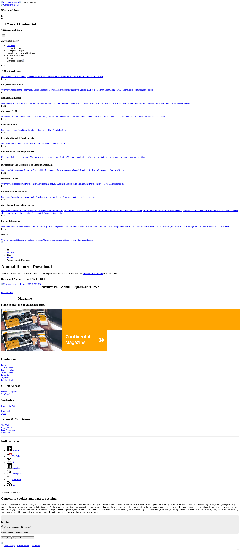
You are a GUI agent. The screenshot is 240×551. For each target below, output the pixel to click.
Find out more (7, 292)
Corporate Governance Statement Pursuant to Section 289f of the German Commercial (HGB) (81, 90)
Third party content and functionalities (17, 527)
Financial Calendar (223, 226)
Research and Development (105, 116)
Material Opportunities (90, 157)
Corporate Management (82, 116)
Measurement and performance (14, 532)
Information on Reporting (21, 170)
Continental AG (8, 406)
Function (5, 522)
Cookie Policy (7, 433)
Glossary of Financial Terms (22, 103)
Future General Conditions (22, 143)
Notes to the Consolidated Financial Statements (41, 213)
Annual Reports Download (22, 240)
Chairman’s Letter (18, 76)
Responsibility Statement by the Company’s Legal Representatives (39, 226)
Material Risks (73, 157)
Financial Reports (9, 392)
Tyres (3, 413)
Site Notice (6, 425)
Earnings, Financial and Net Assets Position (47, 130)
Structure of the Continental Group (25, 116)
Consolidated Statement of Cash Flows (200, 210)
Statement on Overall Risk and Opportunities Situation (124, 157)
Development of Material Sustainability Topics (77, 170)
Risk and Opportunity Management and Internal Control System (38, 157)
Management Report (16, 50)
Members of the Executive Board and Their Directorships (94, 226)
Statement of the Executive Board (25, 210)
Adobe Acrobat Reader (93, 273)
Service (10, 58)
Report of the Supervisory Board (24, 90)
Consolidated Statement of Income (82, 210)
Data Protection (8, 430)
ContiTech (5, 411)
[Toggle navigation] (3, 35)
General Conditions (19, 130)
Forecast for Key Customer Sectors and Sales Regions (71, 197)
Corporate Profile (43, 103)
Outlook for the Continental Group (49, 143)
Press (3, 365)
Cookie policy (9, 546)
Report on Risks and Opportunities (143, 103)
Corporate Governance (93, 76)
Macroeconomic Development (23, 184)
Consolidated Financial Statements (22, 53)
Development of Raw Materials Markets (106, 184)
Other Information (120, 103)
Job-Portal (5, 394)
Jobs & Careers (7, 367)
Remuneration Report (143, 90)
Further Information (15, 55)
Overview (11, 45)
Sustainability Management (45, 170)
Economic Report (59, 103)
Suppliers (5, 377)
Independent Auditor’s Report (111, 170)
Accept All (6, 538)
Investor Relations (9, 370)
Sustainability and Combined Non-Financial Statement (141, 116)
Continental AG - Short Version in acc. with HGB (89, 103)
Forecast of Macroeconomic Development (28, 197)
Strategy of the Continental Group (56, 116)
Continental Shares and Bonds (69, 76)
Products (5, 375)
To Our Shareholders (16, 48)
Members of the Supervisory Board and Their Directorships (146, 226)
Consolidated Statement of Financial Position (162, 210)
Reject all (17, 538)
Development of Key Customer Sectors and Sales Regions (63, 184)
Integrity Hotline (8, 380)
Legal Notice (6, 428)
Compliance (128, 90)
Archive (10, 252)
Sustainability (7, 372)
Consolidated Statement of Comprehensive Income (120, 210)
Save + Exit (28, 538)
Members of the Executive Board (41, 76)
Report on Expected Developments (174, 103)
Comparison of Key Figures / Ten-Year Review (193, 226)
